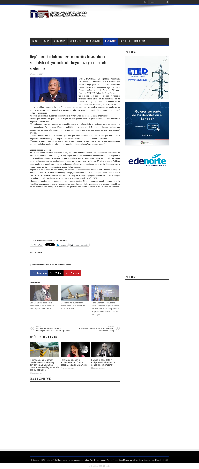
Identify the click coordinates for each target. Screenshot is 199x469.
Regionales (75, 41)
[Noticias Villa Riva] (59, 16)
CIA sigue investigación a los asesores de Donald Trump (97, 328)
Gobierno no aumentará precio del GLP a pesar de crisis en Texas (73, 306)
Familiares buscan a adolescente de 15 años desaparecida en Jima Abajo (74, 362)
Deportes (125, 41)
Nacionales (110, 41)
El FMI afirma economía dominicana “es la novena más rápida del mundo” (42, 306)
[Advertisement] (116, 27)
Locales (45, 41)
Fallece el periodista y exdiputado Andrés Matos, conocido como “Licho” (103, 362)
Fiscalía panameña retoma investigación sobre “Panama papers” (53, 328)
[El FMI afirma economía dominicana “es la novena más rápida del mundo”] (44, 293)
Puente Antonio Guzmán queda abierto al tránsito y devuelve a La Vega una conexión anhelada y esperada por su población (44, 365)
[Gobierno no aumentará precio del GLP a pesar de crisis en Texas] (75, 293)
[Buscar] (167, 2)
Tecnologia (139, 41)
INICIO (35, 41)
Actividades (59, 41)
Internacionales (93, 41)
